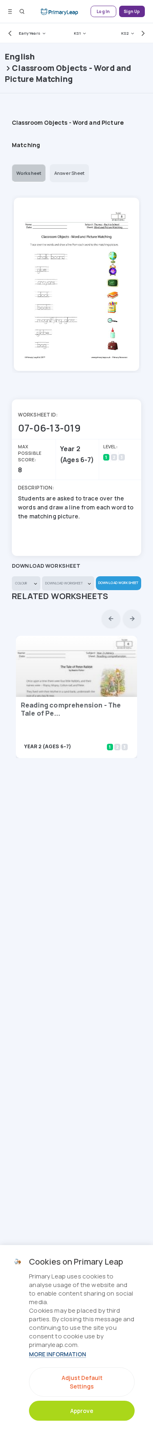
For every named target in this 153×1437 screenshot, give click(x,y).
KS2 (125, 33)
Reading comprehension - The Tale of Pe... (71, 709)
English (20, 56)
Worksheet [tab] (28, 173)
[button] (8, 33)
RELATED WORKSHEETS (60, 596)
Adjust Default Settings (82, 1382)
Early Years (29, 33)
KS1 (77, 33)
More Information (57, 1354)
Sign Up (132, 11)
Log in (103, 11)
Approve (81, 1411)
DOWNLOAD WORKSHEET (118, 582)
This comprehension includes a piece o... (67, 735)
